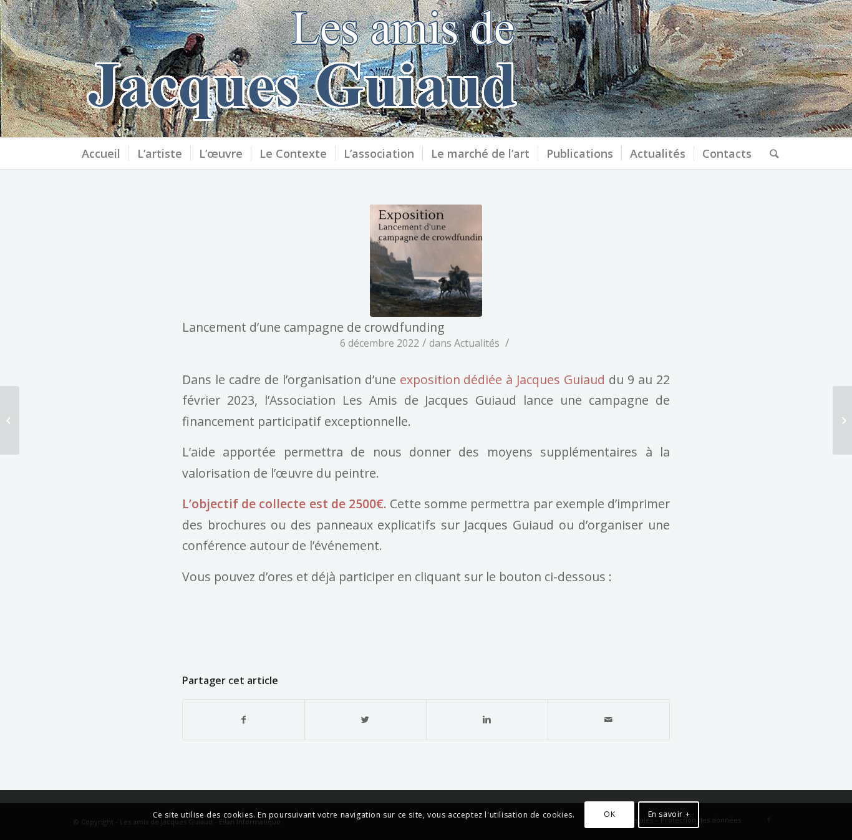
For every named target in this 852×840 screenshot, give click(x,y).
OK (609, 814)
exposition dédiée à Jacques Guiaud (503, 379)
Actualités (477, 343)
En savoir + (669, 814)
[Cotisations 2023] (842, 420)
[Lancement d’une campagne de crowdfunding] (426, 261)
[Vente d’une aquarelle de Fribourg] (9, 420)
